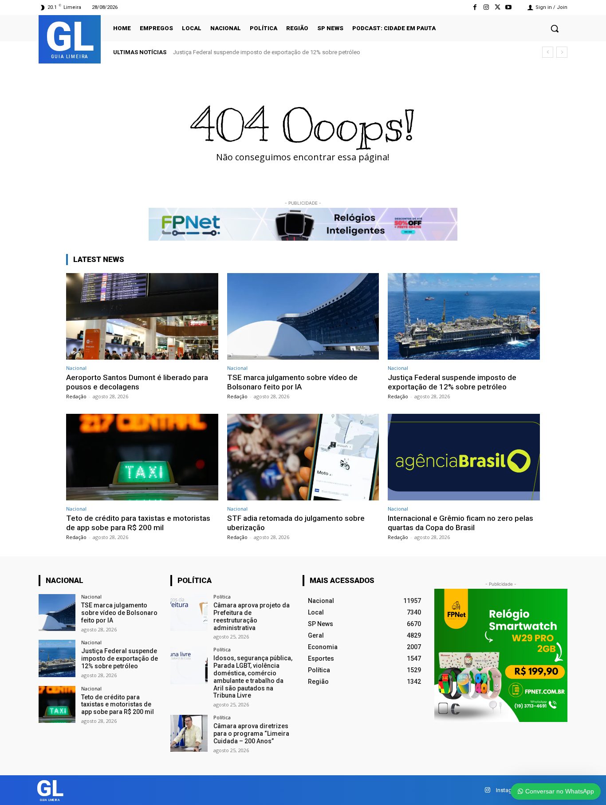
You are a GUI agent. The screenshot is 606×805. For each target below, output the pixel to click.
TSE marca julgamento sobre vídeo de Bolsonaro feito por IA (292, 382)
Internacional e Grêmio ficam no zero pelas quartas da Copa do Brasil (460, 522)
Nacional (76, 367)
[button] (554, 28)
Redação (76, 396)
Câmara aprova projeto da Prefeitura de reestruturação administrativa (251, 616)
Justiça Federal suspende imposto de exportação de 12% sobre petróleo (266, 52)
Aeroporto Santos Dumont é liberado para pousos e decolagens (137, 382)
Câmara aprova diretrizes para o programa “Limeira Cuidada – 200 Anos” (251, 733)
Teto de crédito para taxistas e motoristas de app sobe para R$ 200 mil (138, 522)
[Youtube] (508, 7)
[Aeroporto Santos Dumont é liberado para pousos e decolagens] (142, 316)
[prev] (547, 52)
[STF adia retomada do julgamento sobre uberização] (303, 457)
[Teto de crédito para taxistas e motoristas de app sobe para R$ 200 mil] (142, 457)
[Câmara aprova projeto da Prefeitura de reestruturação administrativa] (188, 612)
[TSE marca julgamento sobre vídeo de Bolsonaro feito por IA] (303, 316)
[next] (561, 52)
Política (222, 596)
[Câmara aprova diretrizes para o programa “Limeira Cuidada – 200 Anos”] (188, 733)
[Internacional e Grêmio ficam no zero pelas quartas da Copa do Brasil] (464, 457)
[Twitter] (497, 7)
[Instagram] (486, 7)
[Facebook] (474, 7)
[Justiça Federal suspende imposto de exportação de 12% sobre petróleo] (464, 316)
